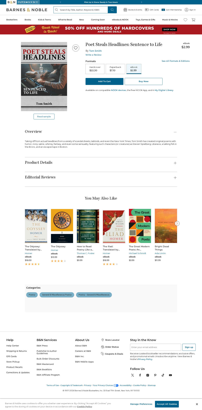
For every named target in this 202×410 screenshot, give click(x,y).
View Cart (193, 390)
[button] (101, 205)
